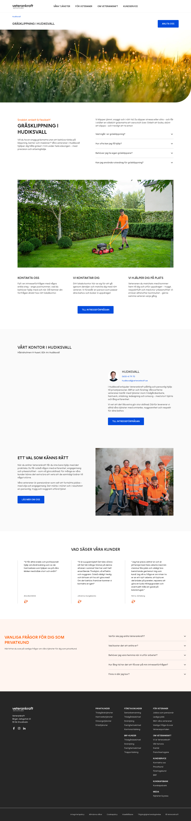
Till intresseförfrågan (95, 310)
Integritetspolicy (77, 814)
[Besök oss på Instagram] (19, 728)
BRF (155, 775)
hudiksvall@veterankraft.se (135, 380)
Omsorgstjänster (103, 721)
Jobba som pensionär (163, 713)
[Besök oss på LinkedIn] (24, 728)
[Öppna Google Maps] (57, 397)
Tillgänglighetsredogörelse (149, 814)
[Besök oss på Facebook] (13, 728)
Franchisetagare (161, 752)
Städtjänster (102, 725)
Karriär (156, 748)
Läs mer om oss (31, 499)
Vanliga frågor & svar (163, 725)
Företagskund (159, 771)
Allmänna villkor (95, 814)
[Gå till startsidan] (22, 6)
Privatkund (158, 767)
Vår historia (158, 744)
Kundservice (159, 758)
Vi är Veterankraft (161, 740)
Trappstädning (131, 752)
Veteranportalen (161, 729)
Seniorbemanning (132, 713)
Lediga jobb (158, 717)
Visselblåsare (127, 814)
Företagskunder (133, 708)
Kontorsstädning (132, 729)
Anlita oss (168, 23)
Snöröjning (129, 721)
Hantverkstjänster (104, 717)
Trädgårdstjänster (104, 713)
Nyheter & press (160, 796)
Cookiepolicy (112, 814)
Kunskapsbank (160, 785)
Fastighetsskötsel (132, 725)
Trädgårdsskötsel (132, 717)
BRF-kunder (130, 735)
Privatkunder (103, 708)
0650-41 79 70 (128, 376)
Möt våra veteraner (162, 721)
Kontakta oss (159, 762)
